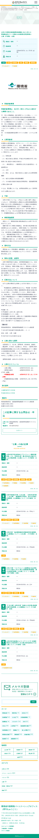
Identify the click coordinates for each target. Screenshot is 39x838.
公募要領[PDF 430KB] (8, 390)
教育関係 (33, 62)
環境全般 (6, 713)
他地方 (7, 753)
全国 (3, 62)
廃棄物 (15, 483)
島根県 (20, 749)
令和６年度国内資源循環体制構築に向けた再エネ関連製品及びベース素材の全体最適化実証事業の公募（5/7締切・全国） (16, 34)
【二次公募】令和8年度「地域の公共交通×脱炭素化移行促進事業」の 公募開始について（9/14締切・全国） (21, 607)
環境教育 (18, 734)
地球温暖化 (6, 483)
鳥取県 (32, 749)
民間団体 (14, 62)
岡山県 (32, 753)
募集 (4, 790)
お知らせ (5, 769)
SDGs (5, 726)
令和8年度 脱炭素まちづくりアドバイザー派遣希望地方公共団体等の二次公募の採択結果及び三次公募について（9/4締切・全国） (21, 642)
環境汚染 (15, 713)
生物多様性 (28, 734)
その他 (15, 717)
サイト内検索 (6, 830)
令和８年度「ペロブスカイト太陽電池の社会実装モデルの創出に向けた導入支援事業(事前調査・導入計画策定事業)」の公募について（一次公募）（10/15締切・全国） (21, 570)
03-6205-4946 (13, 425)
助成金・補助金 (7, 786)
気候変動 (23, 483)
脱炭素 (15, 66)
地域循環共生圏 (8, 667)
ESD (25, 721)
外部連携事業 (25, 717)
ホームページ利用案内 (8, 826)
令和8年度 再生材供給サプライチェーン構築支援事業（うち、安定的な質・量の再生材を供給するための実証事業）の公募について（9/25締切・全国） (21, 457)
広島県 (20, 753)
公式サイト (19, 430)
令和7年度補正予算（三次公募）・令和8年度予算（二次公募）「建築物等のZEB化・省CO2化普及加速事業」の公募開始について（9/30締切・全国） (21, 497)
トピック (5, 777)
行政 (21, 62)
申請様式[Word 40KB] (8, 393)
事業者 (26, 62)
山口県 (7, 749)
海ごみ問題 (26, 730)
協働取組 (5, 721)
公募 (8, 62)
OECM (25, 713)
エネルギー (6, 66)
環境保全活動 (7, 734)
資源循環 (6, 485)
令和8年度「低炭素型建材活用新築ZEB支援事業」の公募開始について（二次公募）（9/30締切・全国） (21, 533)
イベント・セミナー (8, 773)
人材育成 (14, 726)
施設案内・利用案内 (8, 828)
